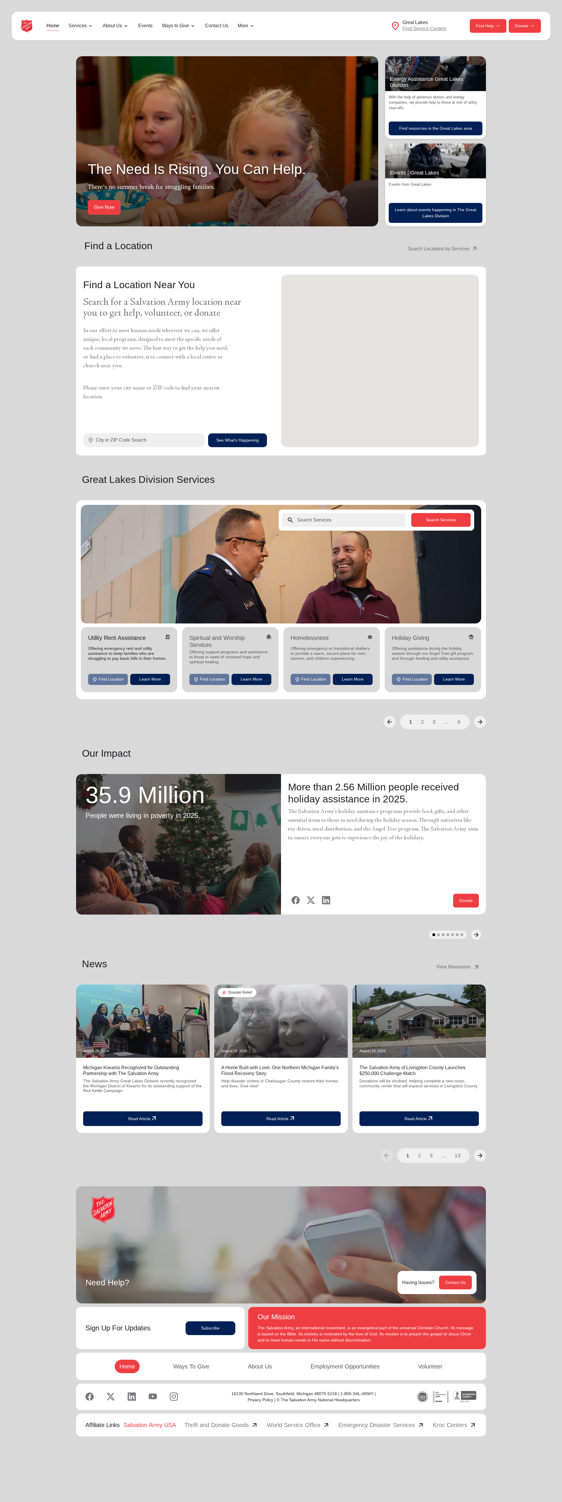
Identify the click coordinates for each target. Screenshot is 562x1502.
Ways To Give (191, 1366)
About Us (260, 1366)
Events (145, 25)
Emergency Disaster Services (381, 1424)
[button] (389, 722)
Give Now (104, 207)
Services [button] (77, 25)
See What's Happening (237, 440)
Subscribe (210, 1328)
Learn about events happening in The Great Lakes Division (435, 212)
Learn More (150, 679)
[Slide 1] (433, 934)
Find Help (485, 25)
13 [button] (457, 1155)
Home (53, 25)
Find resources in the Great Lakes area (435, 128)
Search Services (441, 519)
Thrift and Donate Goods (221, 1424)
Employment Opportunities (345, 1366)
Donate (521, 25)
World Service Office (298, 1424)
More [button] (243, 25)
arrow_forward (480, 1155)
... (446, 722)
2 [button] (422, 722)
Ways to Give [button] (175, 25)
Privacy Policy (260, 1399)
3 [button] (434, 722)
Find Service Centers (424, 28)
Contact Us (216, 25)
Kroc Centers (455, 1424)
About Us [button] (112, 25)
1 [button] (410, 722)
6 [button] (459, 722)
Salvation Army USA (150, 1425)
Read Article (142, 1119)
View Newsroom (458, 966)
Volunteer (430, 1366)
